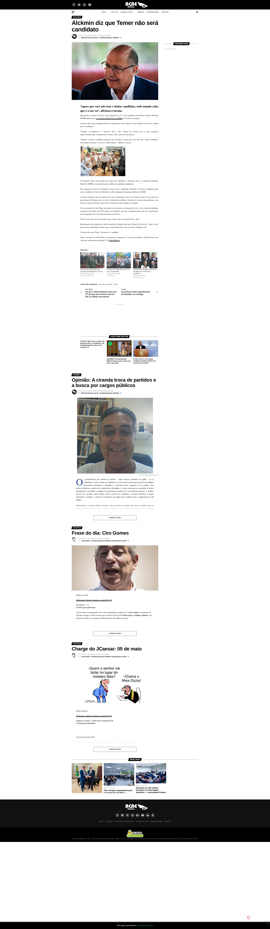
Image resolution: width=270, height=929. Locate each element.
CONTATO (165, 12)
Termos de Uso (142, 821)
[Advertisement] (119, 319)
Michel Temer (113, 284)
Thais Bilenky (114, 240)
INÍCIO (104, 12)
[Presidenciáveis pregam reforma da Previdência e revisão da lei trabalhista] (145, 260)
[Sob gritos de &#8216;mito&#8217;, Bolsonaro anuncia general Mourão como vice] (92, 260)
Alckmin (102, 284)
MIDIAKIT (168, 821)
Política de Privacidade (124, 821)
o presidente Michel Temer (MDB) (109, 118)
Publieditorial (153, 12)
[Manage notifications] (248, 917)
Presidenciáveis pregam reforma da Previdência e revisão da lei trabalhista (144, 271)
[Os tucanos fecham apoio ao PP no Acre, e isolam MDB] (119, 260)
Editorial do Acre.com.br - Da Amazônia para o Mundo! (100, 37)
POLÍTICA (114, 12)
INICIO (101, 821)
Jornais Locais (126, 12)
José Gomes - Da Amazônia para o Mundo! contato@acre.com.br (104, 541)
